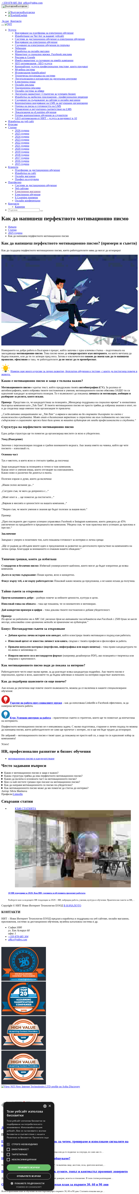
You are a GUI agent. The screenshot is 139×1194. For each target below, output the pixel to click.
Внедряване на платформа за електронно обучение (44, 32)
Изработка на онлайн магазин (32, 51)
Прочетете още (41, 1137)
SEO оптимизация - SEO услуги (33, 63)
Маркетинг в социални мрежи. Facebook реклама (43, 54)
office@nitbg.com (33, 2)
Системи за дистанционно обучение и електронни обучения (50, 39)
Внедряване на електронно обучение (36, 42)
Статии (12, 127)
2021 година (22, 145)
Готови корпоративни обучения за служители (41, 115)
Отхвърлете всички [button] (29, 1176)
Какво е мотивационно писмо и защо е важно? (31, 772)
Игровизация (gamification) (30, 72)
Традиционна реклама (28, 87)
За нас (5, 21)
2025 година (22, 133)
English (23, 15)
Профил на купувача (27, 179)
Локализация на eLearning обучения (35, 112)
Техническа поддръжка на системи (35, 75)
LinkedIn (18, 794)
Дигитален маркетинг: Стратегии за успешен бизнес (45, 93)
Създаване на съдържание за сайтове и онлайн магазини (47, 100)
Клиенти (13, 167)
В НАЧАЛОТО (72, 905)
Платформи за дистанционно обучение (37, 170)
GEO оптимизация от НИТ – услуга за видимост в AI (46, 118)
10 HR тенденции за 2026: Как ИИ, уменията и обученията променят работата (46, 893)
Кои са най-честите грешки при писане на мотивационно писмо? (42, 781)
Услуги (12, 29)
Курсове (13, 124)
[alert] (28, 1146)
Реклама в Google (25, 57)
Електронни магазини (28, 191)
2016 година (22, 161)
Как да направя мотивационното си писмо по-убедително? (38, 785)
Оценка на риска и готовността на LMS (38, 106)
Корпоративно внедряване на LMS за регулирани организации (51, 103)
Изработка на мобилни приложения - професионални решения (51, 97)
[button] (29, 1183)
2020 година (22, 148)
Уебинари (20, 48)
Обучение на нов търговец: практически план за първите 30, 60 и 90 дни (54, 1184)
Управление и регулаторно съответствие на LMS (43, 109)
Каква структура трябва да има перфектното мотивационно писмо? (43, 775)
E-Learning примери (26, 197)
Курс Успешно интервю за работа (30, 717)
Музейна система (25, 69)
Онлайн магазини (25, 176)
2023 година (22, 139)
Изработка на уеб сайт (21, 121)
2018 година (22, 154)
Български (21, 6)
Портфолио (14, 182)
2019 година (22, 151)
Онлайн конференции (27, 200)
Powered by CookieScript (29, 1187)
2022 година (22, 142)
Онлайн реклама (24, 84)
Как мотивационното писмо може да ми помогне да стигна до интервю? (46, 788)
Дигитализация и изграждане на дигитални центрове (46, 78)
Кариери (20, 206)
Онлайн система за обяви (29, 90)
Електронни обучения (27, 194)
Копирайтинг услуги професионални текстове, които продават (51, 66)
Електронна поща (25, 81)
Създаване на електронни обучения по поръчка (42, 45)
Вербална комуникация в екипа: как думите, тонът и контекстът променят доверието (64, 1171)
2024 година (22, 136)
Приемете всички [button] (29, 1167)
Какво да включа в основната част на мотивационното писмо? (40, 778)
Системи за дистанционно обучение (36, 185)
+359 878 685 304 (11, 2)
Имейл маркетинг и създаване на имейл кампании (44, 60)
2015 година (22, 164)
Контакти (16, 21)
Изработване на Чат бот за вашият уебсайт (39, 36)
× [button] (49, 1106)
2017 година (22, 157)
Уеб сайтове (22, 188)
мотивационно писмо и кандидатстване (31, 758)
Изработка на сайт (25, 173)
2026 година (22, 130)
